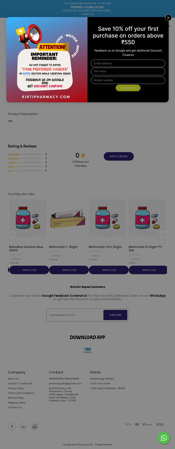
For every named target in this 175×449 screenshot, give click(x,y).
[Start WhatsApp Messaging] (164, 437)
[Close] (164, 22)
